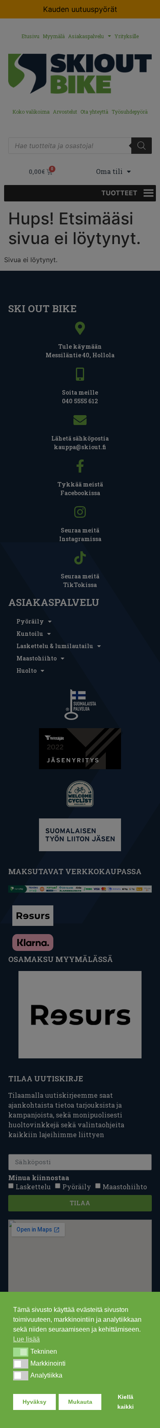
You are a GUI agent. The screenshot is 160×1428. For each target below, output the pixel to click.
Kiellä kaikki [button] (125, 1402)
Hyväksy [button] (34, 1401)
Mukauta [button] (80, 1401)
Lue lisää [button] (26, 1339)
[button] (20, 1352)
